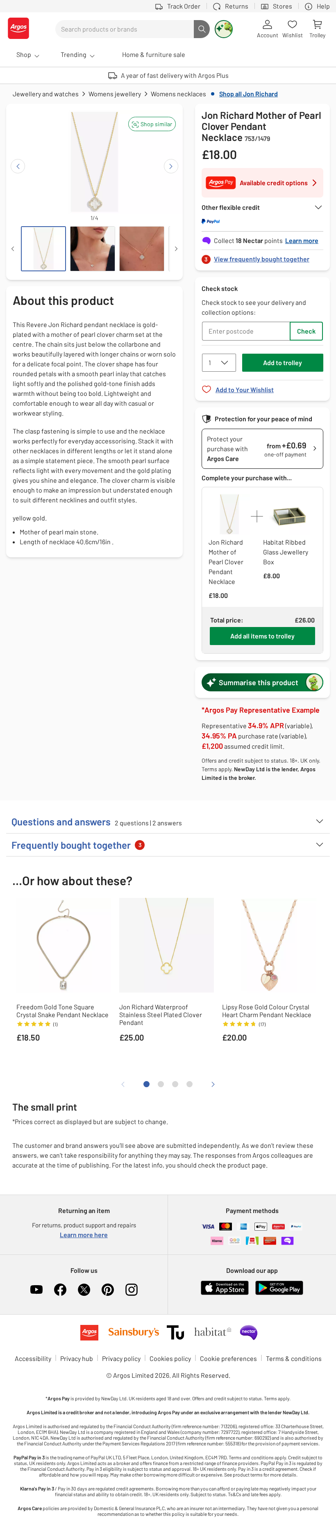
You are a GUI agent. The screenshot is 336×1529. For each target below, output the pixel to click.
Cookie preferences (228, 1358)
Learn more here (84, 1234)
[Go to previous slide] (18, 166)
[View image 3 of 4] (142, 249)
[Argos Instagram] (131, 1290)
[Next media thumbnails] (176, 248)
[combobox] (124, 29)
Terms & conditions (294, 1358)
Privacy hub (76, 1358)
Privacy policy (121, 1358)
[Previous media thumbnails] (12, 248)
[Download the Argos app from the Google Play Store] (279, 1293)
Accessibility (33, 1358)
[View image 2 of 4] (92, 249)
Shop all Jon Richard (248, 94)
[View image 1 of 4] (43, 248)
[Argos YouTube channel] (36, 1290)
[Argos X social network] (84, 1290)
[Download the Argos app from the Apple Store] (225, 1293)
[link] (262, 257)
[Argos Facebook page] (60, 1290)
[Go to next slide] (171, 166)
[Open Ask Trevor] (224, 29)
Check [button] (306, 331)
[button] (152, 124)
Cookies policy (170, 1358)
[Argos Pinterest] (108, 1290)
